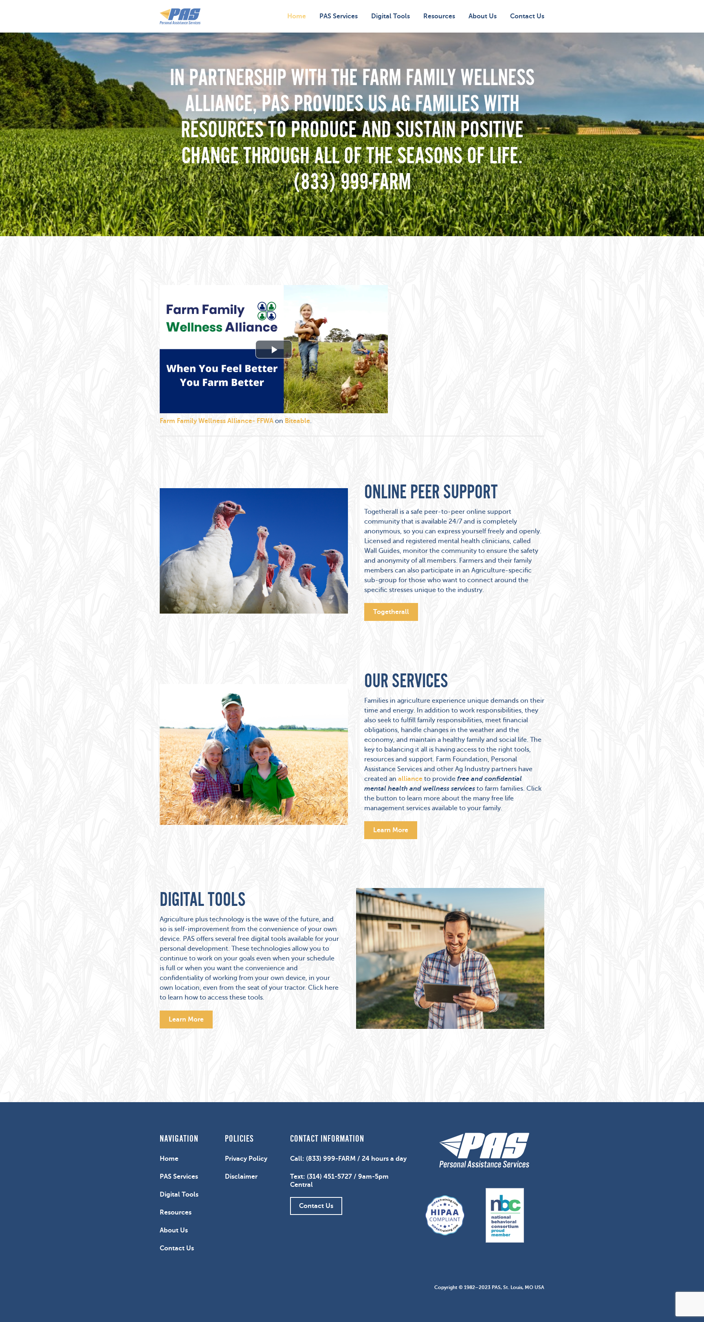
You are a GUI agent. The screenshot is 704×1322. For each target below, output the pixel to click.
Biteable (297, 421)
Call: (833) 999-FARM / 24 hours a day (348, 1158)
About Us (483, 16)
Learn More (390, 830)
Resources (439, 16)
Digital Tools (390, 16)
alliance (410, 779)
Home (296, 16)
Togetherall (391, 612)
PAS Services (338, 16)
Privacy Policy (246, 1158)
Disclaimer (241, 1176)
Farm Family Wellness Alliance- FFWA (216, 421)
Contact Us (527, 16)
